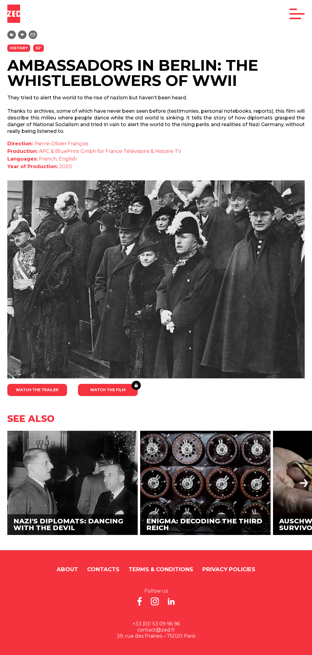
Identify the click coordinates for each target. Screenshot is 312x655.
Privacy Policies (228, 569)
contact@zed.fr (156, 630)
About (67, 569)
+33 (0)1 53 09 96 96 (156, 624)
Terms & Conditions (161, 569)
